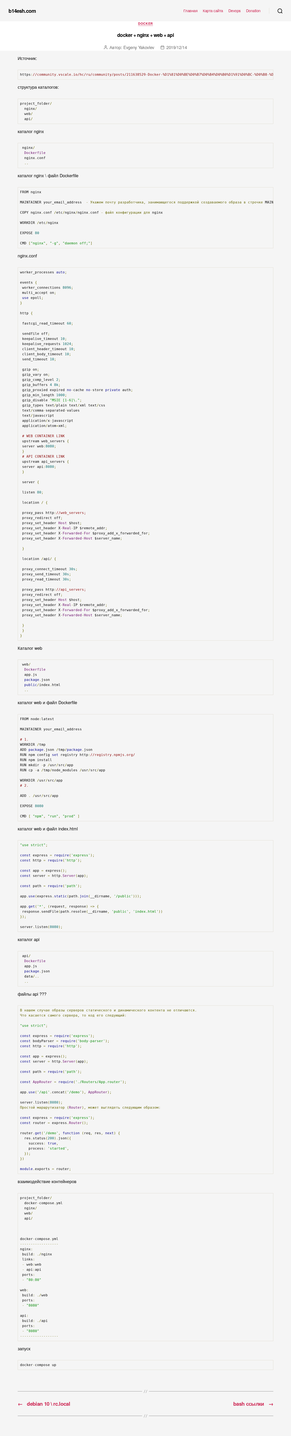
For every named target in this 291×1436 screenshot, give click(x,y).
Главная (190, 10)
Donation (253, 10)
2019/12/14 (176, 47)
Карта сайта (213, 10)
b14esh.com (22, 10)
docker (145, 24)
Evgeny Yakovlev (138, 47)
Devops (234, 10)
